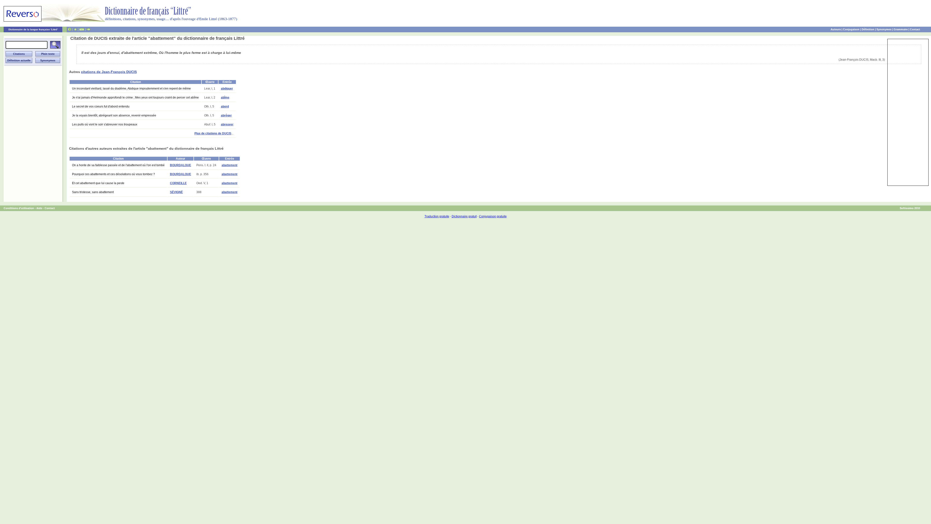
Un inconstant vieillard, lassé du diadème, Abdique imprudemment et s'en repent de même (131, 88)
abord (225, 106)
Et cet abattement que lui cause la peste (98, 183)
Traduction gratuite (437, 216)
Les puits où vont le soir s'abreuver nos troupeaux (104, 124)
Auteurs (836, 29)
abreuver (227, 124)
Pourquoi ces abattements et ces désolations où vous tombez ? (113, 174)
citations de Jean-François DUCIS (109, 72)
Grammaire (901, 29)
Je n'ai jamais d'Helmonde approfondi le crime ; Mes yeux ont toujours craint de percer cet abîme (135, 97)
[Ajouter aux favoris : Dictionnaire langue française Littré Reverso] (75, 29)
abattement (229, 165)
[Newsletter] (81, 29)
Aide (39, 208)
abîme (225, 97)
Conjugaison (851, 29)
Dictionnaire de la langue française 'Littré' (33, 29)
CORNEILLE (178, 183)
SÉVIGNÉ (176, 192)
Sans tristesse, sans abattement (93, 192)
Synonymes (883, 29)
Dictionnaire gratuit (464, 216)
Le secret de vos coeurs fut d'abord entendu (100, 106)
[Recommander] (88, 29)
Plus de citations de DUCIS (212, 133)
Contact (915, 29)
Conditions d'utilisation (19, 208)
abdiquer (227, 88)
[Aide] (69, 29)
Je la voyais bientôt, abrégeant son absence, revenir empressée (114, 115)
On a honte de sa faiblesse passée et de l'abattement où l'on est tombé (118, 165)
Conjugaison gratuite (493, 216)
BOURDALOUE (180, 165)
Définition (868, 29)
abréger (226, 115)
